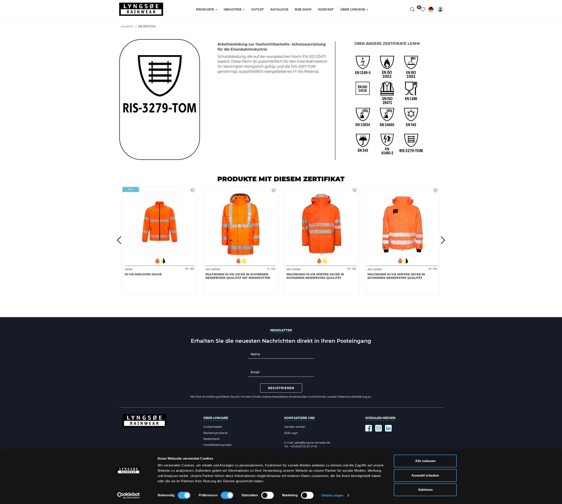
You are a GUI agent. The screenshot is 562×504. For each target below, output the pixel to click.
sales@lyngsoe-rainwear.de (312, 442)
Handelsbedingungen (217, 444)
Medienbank (211, 439)
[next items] (443, 240)
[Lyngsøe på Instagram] (378, 428)
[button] (440, 9)
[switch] (227, 495)
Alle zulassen (425, 461)
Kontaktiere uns (299, 418)
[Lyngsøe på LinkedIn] (388, 428)
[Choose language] (431, 10)
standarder (127, 26)
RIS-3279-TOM (146, 26)
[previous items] (119, 240)
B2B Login (291, 433)
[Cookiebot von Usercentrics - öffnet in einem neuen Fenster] (128, 495)
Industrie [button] (233, 9)
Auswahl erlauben (425, 475)
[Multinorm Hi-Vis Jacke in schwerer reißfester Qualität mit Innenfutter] (240, 222)
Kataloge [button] (279, 9)
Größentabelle (212, 426)
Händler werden (295, 426)
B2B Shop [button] (303, 9)
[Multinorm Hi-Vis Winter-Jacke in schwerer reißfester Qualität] (321, 222)
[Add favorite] (193, 190)
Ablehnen (425, 489)
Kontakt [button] (326, 9)
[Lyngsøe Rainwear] (141, 9)
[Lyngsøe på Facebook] (368, 428)
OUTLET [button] (257, 9)
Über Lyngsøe (215, 418)
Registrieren (281, 388)
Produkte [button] (205, 9)
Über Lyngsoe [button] (353, 9)
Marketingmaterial (215, 433)
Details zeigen (332, 495)
